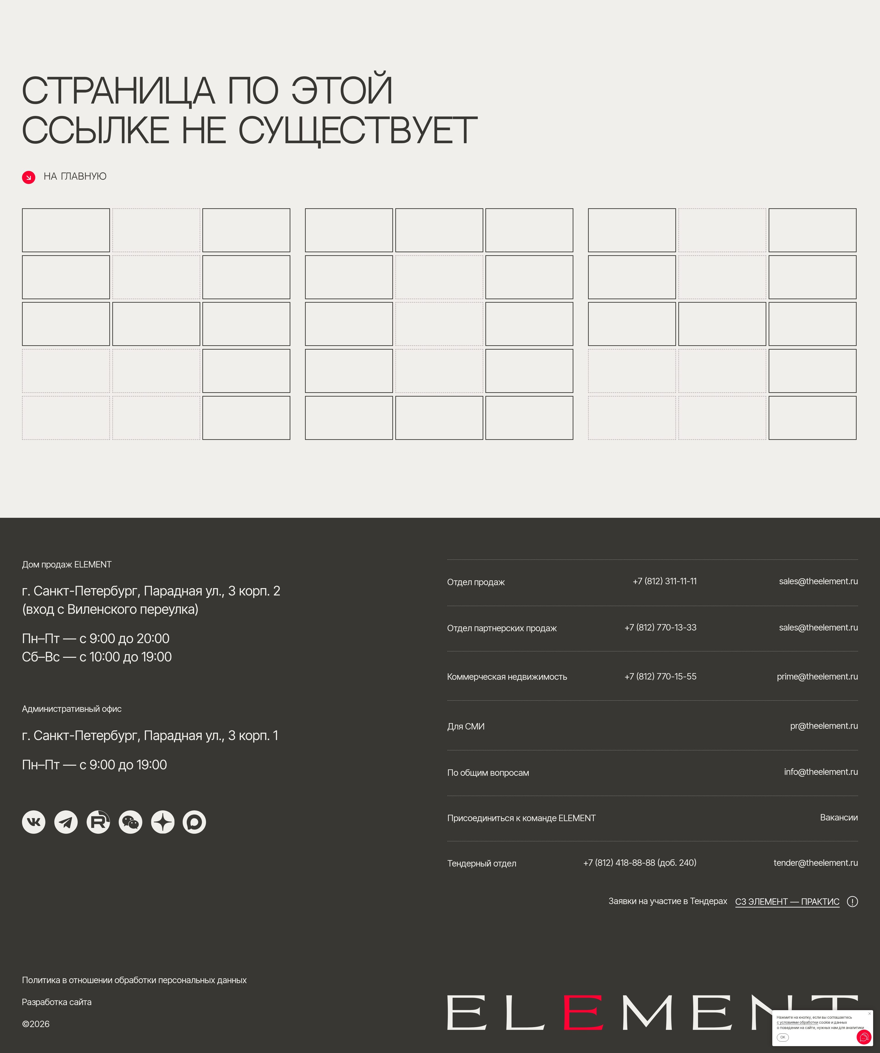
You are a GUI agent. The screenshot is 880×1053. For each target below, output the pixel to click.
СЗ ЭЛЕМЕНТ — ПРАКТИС (787, 901)
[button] (130, 822)
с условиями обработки (797, 1022)
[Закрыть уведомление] (869, 1013)
